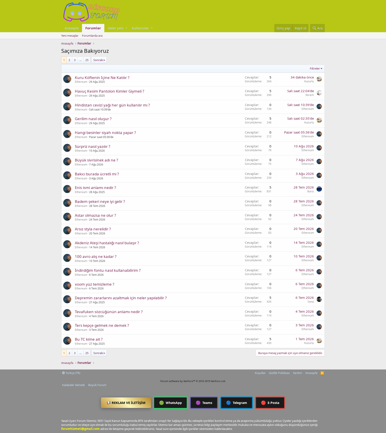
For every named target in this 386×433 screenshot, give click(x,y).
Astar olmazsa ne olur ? (95, 215)
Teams (204, 402)
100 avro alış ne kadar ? (95, 256)
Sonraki (98, 60)
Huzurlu (309, 81)
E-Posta (270, 402)
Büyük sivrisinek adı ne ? (96, 160)
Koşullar (260, 373)
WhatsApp (170, 402)
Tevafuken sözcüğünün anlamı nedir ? (109, 311)
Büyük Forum (97, 385)
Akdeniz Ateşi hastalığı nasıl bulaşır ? (107, 242)
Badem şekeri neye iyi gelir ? (100, 201)
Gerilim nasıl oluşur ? (93, 118)
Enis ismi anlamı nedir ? (95, 187)
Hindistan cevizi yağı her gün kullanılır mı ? (112, 105)
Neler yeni (115, 28)
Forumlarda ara (92, 36)
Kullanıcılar (140, 28)
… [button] (80, 60)
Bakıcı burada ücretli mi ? (97, 173)
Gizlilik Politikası (279, 373)
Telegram (236, 402)
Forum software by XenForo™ (193, 381)
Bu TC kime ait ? (89, 339)
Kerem (310, 95)
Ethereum (81, 82)
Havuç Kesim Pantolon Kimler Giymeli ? (109, 91)
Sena (311, 302)
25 (86, 60)
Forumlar (93, 28)
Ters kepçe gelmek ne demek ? (102, 325)
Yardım (297, 373)
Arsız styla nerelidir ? (93, 228)
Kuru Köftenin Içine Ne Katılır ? (102, 77)
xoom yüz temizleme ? (94, 284)
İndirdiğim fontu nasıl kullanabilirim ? (108, 270)
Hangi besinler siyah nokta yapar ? (105, 132)
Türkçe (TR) (72, 373)
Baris (310, 191)
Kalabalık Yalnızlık (73, 385)
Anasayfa (72, 28)
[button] (126, 28)
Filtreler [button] (315, 68)
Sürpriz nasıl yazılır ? (92, 146)
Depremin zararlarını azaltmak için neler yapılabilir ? (121, 297)
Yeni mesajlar (69, 36)
